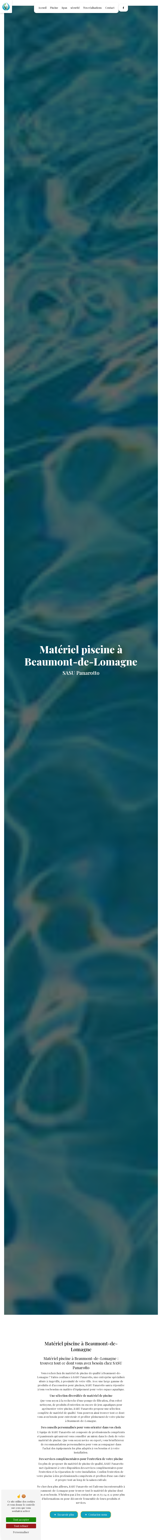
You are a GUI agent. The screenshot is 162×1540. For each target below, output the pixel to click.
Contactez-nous (97, 1514)
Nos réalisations (92, 7)
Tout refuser (21, 1526)
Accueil (42, 7)
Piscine (54, 7)
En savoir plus (66, 1514)
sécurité (75, 7)
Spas (64, 7)
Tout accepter (21, 1519)
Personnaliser (21, 1532)
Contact (109, 7)
